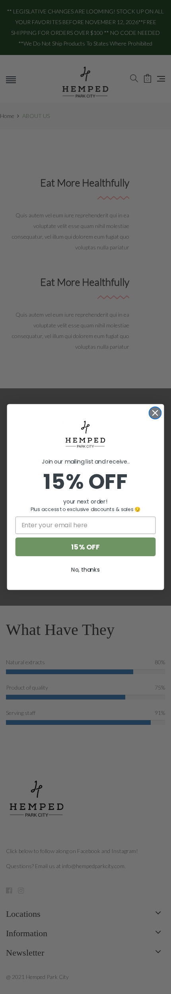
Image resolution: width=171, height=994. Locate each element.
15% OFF (85, 547)
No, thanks (85, 570)
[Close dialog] (155, 413)
